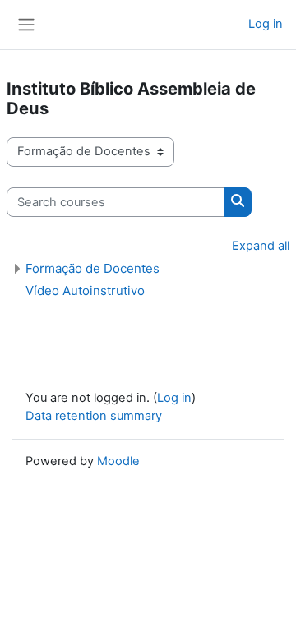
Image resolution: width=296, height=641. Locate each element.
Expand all (260, 245)
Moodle (118, 461)
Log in (265, 23)
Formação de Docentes (92, 268)
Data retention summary (93, 415)
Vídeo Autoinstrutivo (85, 290)
